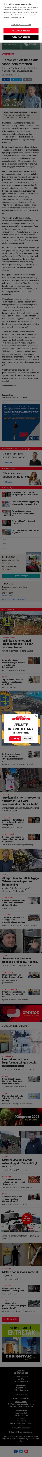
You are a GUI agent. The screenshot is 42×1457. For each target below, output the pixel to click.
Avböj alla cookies (21, 37)
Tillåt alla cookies (21, 31)
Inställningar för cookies (21, 25)
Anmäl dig (15, 738)
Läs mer (22, 17)
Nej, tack (27, 738)
